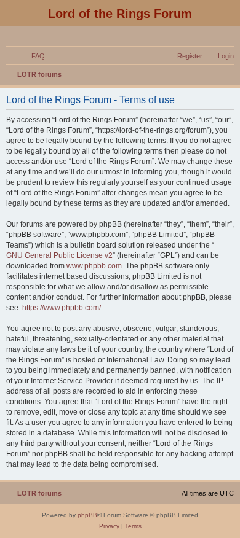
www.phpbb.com (94, 266)
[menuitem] (32, 56)
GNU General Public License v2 (59, 255)
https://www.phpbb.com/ (61, 307)
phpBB (87, 515)
